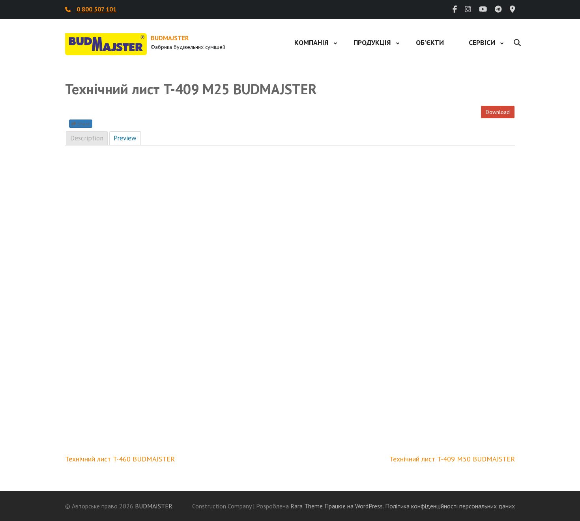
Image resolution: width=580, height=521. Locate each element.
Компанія (311, 42)
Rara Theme (306, 506)
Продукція (372, 42)
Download (498, 112)
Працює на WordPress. (354, 506)
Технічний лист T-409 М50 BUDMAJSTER (452, 458)
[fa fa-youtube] (483, 9)
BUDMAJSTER (170, 38)
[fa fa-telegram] (498, 9)
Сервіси (482, 42)
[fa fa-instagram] (468, 9)
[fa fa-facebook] (455, 9)
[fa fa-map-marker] (512, 9)
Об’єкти (430, 42)
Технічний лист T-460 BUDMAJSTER (120, 458)
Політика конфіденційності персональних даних (450, 506)
